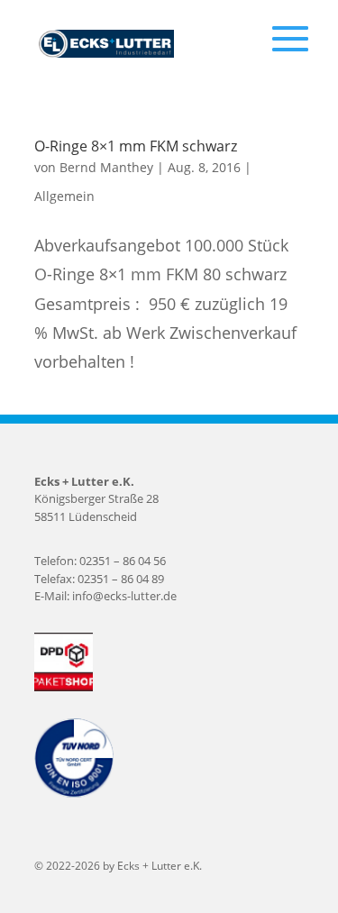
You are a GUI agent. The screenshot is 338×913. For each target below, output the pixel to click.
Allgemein (64, 196)
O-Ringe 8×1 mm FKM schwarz (135, 146)
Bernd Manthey (106, 167)
